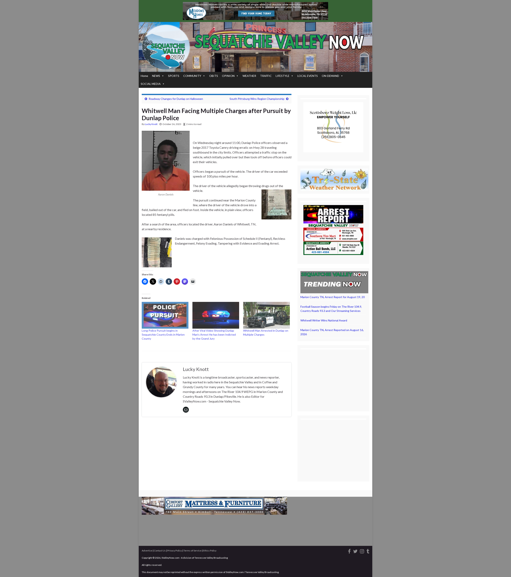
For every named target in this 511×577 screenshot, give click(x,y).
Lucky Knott (151, 124)
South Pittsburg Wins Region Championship (257, 98)
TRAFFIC (266, 75)
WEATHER (249, 75)
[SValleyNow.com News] (367, 551)
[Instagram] (362, 551)
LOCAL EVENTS (307, 75)
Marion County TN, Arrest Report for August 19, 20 (332, 297)
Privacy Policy (174, 550)
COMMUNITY (192, 75)
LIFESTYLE (282, 75)
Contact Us (160, 550)
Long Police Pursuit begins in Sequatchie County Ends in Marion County (163, 334)
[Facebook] (349, 551)
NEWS (156, 75)
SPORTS (173, 75)
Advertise (147, 550)
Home (144, 75)
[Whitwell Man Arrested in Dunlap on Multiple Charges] (266, 315)
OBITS (213, 75)
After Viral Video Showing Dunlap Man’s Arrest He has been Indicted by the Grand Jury (214, 334)
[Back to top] (502, 568)
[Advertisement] (333, 377)
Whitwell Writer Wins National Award (323, 320)
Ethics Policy (209, 550)
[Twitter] (355, 551)
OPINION (228, 75)
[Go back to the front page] (255, 47)
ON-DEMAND (330, 75)
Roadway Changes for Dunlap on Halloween (176, 98)
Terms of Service (192, 550)
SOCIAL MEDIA (151, 83)
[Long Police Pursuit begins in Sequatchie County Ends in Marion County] (165, 315)
